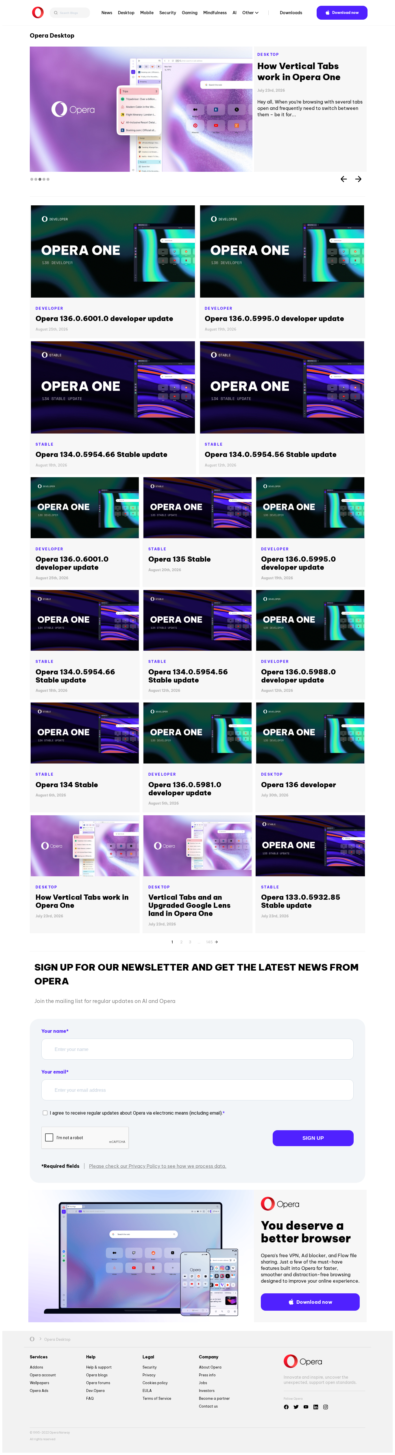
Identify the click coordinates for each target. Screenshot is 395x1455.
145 (209, 941)
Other (248, 13)
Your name (53, 1031)
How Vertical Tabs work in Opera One (82, 901)
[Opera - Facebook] (286, 1407)
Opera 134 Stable (67, 784)
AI (234, 13)
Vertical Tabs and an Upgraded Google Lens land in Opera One (308, 76)
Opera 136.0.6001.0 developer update (104, 318)
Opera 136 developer (298, 784)
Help (90, 1357)
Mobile (147, 13)
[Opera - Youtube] (305, 1407)
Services (39, 1357)
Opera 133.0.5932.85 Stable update (300, 901)
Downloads (291, 13)
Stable (45, 444)
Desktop (126, 13)
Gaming (190, 13)
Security (167, 13)
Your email (53, 1072)
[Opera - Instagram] (325, 1407)
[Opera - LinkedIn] (315, 1407)
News (106, 13)
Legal (148, 1357)
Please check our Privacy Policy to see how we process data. (157, 1166)
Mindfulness (215, 13)
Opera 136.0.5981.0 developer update (184, 788)
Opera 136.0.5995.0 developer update (274, 318)
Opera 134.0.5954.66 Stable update (101, 454)
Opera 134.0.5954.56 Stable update (271, 454)
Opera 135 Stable (179, 559)
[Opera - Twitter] (296, 1407)
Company (208, 1357)
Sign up (313, 1138)
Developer (50, 308)
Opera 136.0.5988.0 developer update (298, 675)
